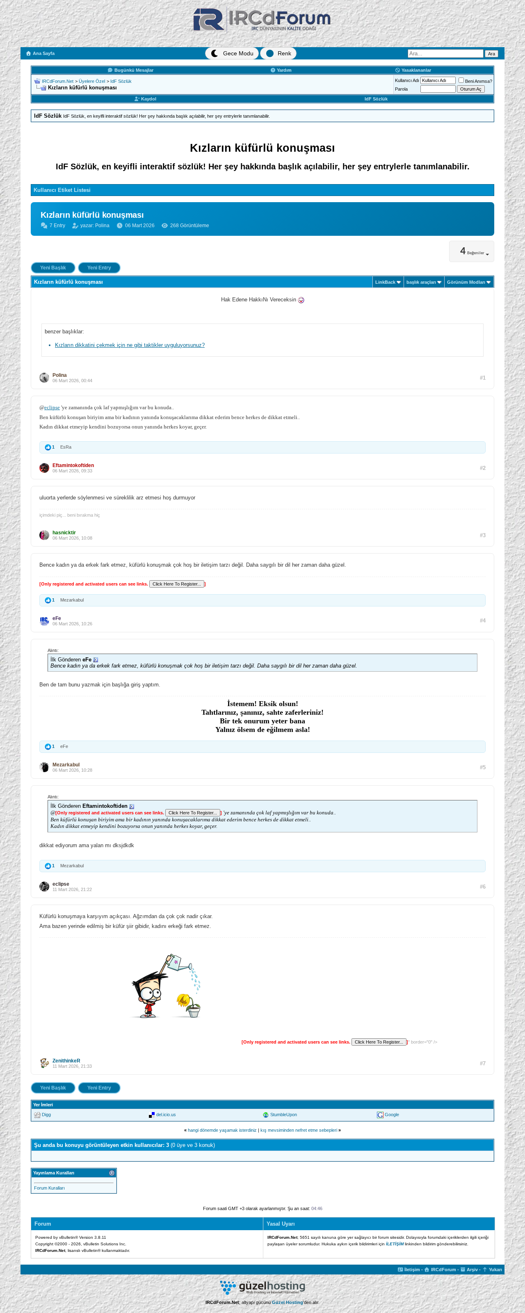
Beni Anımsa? (478, 81)
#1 (483, 378)
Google (392, 1114)
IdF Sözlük (121, 81)
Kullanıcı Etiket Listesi (62, 190)
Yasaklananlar (415, 70)
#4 (483, 621)
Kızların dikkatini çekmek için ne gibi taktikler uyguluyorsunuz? (130, 345)
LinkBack (385, 282)
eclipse (52, 407)
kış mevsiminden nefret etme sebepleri (298, 1130)
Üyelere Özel (92, 81)
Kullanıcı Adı (407, 80)
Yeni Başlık (53, 268)
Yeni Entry (99, 268)
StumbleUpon (283, 1114)
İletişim (411, 1269)
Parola (401, 89)
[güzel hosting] (262, 1293)
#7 (483, 1063)
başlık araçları (421, 282)
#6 (483, 887)
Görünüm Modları (466, 282)
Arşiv (472, 1269)
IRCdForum (443, 1269)
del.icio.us (166, 1114)
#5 (483, 767)
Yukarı (495, 1269)
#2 (483, 468)
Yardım (284, 70)
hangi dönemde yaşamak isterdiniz (222, 1130)
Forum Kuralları (49, 1187)
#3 (483, 535)
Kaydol (148, 98)
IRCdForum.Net (57, 81)
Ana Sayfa (43, 53)
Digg (46, 1114)
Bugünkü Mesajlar (133, 70)
